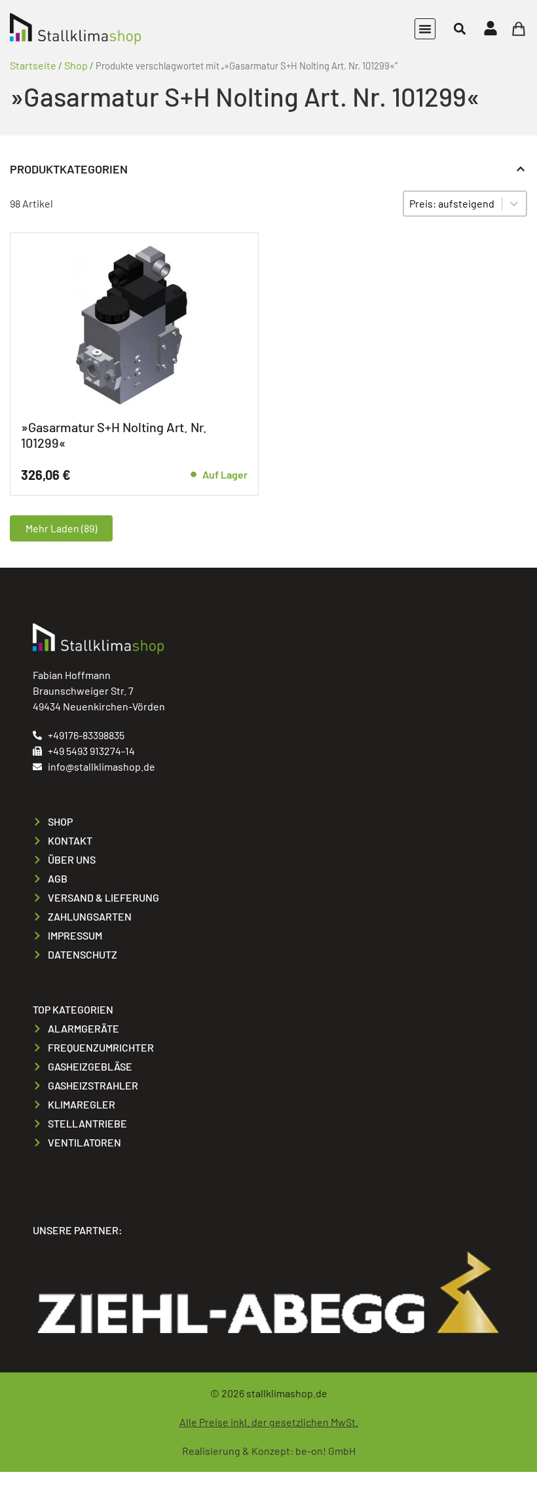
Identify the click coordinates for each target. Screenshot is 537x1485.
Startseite (33, 65)
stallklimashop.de (286, 1393)
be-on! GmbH (325, 1450)
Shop (76, 65)
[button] (425, 28)
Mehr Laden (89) (61, 528)
